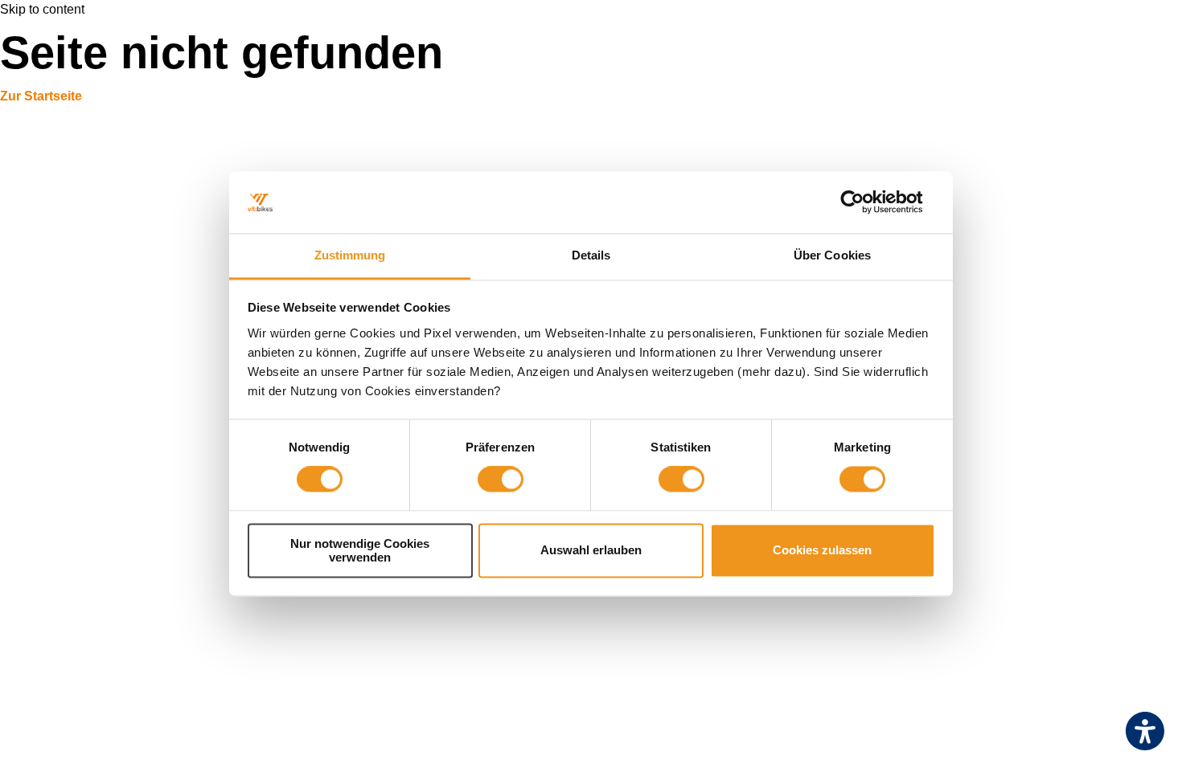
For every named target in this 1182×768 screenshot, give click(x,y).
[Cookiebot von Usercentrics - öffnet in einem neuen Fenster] (864, 202)
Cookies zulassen (822, 551)
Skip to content (42, 9)
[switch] (500, 479)
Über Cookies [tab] (832, 255)
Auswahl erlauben (591, 551)
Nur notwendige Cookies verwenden (359, 550)
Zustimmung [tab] (350, 255)
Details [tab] (591, 255)
